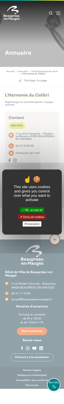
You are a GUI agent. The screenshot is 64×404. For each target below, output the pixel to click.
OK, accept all (33, 209)
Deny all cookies (33, 216)
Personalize (32, 224)
